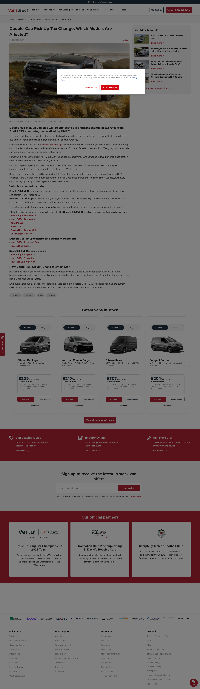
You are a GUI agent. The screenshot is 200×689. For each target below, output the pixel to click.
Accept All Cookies (110, 87)
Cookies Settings (90, 87)
